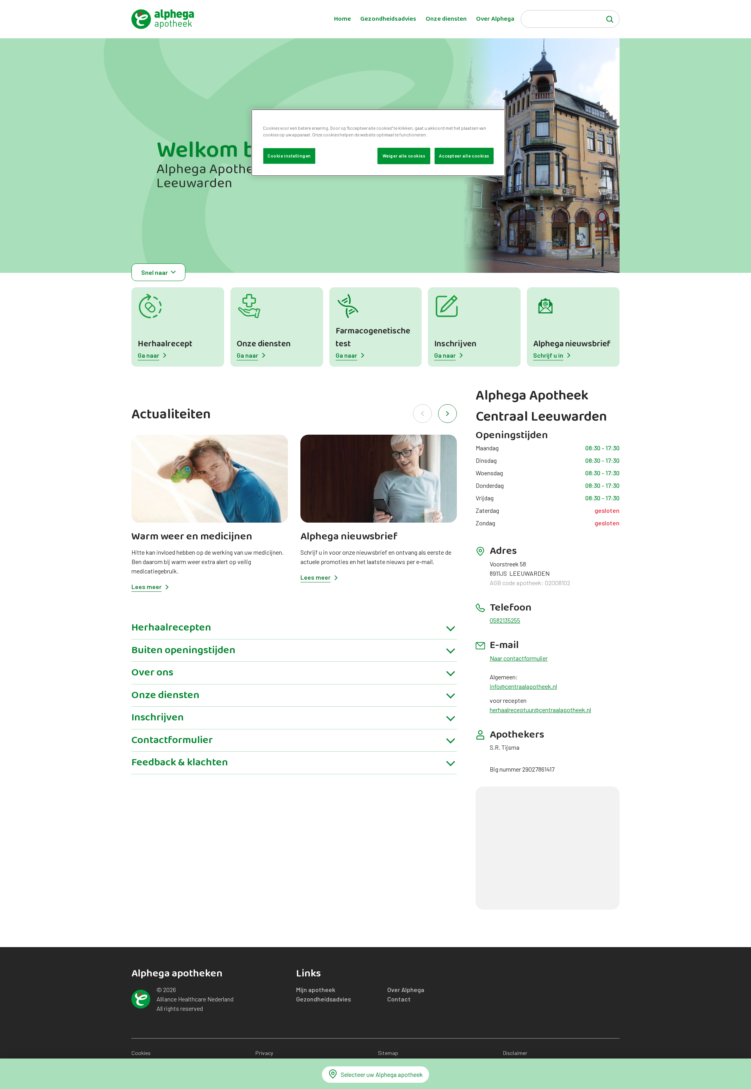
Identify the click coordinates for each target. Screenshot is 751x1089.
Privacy (264, 1053)
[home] (162, 19)
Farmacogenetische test (373, 337)
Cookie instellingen (289, 155)
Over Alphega (495, 19)
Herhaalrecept (165, 344)
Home (342, 19)
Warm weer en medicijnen (191, 537)
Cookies (141, 1053)
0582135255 (505, 620)
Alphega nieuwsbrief (572, 344)
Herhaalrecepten (171, 628)
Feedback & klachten (179, 763)
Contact (399, 999)
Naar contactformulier (519, 658)
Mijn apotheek (315, 989)
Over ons (152, 673)
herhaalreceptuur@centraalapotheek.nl (540, 709)
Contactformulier (172, 740)
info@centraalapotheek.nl (523, 686)
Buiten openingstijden (183, 650)
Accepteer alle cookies (464, 155)
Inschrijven (455, 344)
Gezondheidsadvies (388, 19)
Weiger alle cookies (404, 155)
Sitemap (388, 1053)
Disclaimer (515, 1053)
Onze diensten (446, 19)
